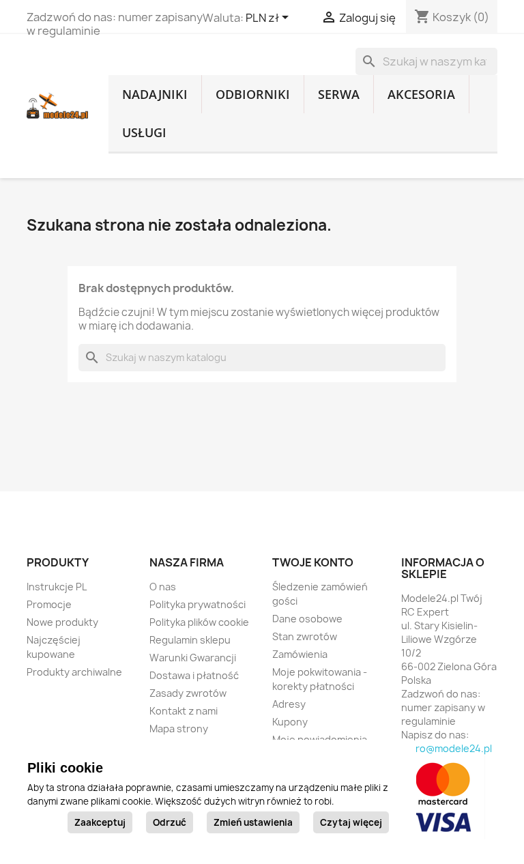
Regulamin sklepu (190, 639)
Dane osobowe (307, 618)
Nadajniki (155, 94)
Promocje (49, 604)
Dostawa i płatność (194, 675)
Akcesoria (421, 94)
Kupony (290, 721)
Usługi (144, 132)
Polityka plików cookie (199, 622)
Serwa (339, 94)
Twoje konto (312, 562)
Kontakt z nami (183, 710)
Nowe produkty (62, 622)
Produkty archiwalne (74, 671)
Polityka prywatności (197, 604)
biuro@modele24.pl (446, 748)
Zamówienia (300, 654)
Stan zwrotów (304, 636)
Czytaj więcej (351, 822)
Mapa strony (178, 728)
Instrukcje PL (57, 586)
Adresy (289, 703)
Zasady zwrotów (188, 693)
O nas (162, 586)
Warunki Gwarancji (192, 657)
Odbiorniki (253, 94)
